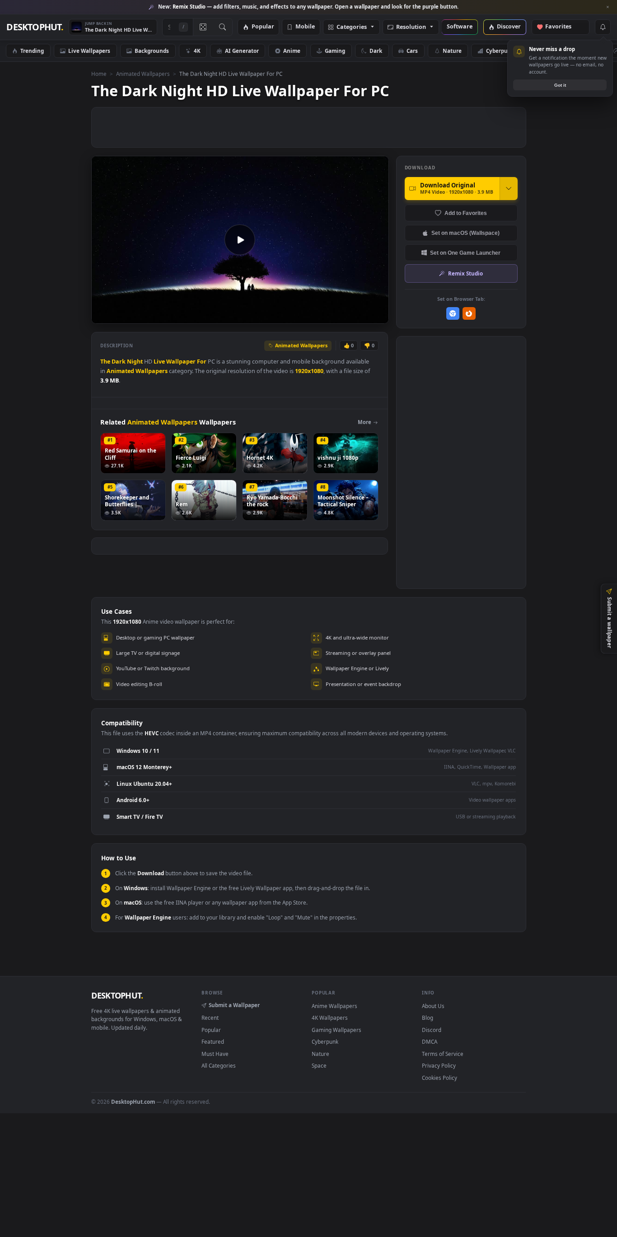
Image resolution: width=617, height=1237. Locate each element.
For (201, 361)
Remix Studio (465, 273)
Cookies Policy (439, 1077)
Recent (210, 1017)
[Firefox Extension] (469, 313)
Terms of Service (442, 1053)
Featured (212, 1041)
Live (159, 361)
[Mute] (327, 316)
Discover (509, 27)
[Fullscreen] (377, 316)
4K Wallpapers (330, 1017)
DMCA (429, 1041)
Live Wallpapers (89, 50)
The (105, 361)
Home (99, 73)
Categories (352, 27)
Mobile (305, 27)
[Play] (102, 316)
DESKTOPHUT (117, 995)
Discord (431, 1029)
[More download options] (509, 188)
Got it (560, 85)
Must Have (215, 1053)
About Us (433, 1005)
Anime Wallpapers (334, 1005)
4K (197, 50)
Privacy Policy (439, 1065)
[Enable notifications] (602, 27)
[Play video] (239, 239)
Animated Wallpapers (143, 73)
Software (459, 27)
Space (319, 1065)
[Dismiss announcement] (608, 7)
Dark (375, 50)
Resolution (411, 27)
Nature (452, 50)
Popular (263, 27)
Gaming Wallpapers (336, 1029)
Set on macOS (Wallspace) (465, 233)
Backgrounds (152, 50)
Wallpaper (181, 361)
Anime (291, 50)
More (364, 422)
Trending (32, 50)
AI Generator (242, 50)
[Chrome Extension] (452, 313)
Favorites (562, 27)
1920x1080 (309, 371)
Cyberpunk (500, 50)
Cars (412, 50)
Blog (427, 1017)
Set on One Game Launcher (465, 253)
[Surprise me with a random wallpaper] (203, 27)
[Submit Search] (222, 27)
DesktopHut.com (133, 1101)
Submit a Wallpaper (234, 1004)
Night (135, 361)
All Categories (218, 1065)
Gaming (335, 50)
